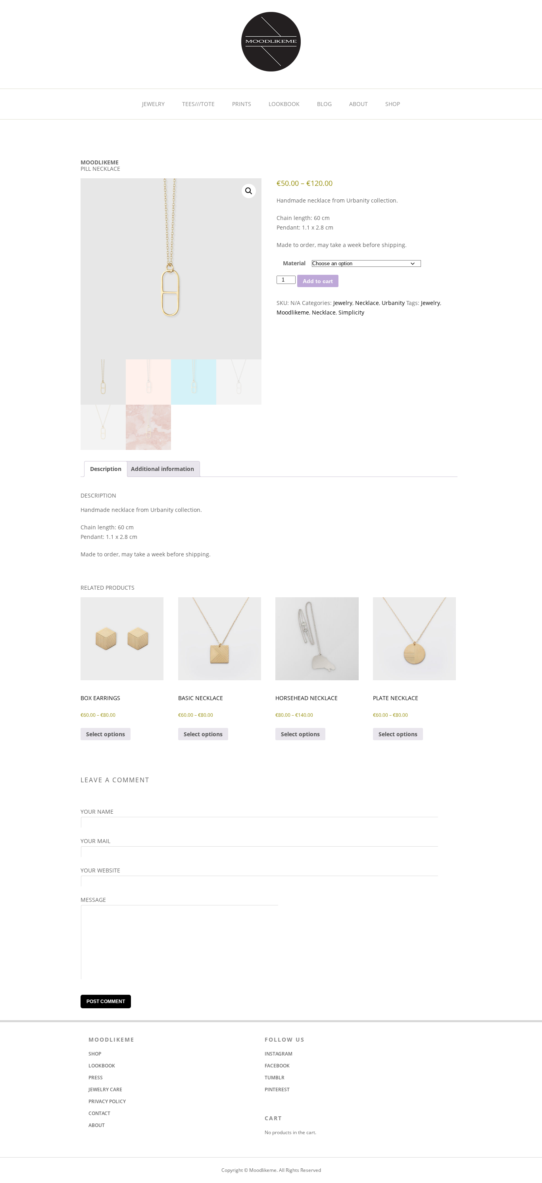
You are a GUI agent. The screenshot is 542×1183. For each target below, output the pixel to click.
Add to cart (318, 281)
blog (324, 104)
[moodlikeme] (271, 67)
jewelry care (105, 1089)
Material (294, 263)
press (95, 1077)
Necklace (367, 303)
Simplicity (351, 312)
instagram (278, 1053)
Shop (392, 104)
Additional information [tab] (162, 469)
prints (241, 104)
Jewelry (342, 303)
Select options (105, 734)
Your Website (100, 870)
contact (99, 1113)
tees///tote (198, 104)
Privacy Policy (107, 1101)
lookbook (284, 104)
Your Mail (95, 841)
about (358, 104)
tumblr (274, 1077)
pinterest (277, 1089)
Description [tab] (105, 469)
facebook (277, 1065)
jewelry (153, 104)
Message (93, 899)
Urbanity (393, 303)
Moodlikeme (293, 312)
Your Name (97, 811)
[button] (249, 191)
